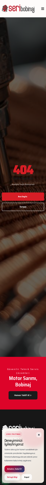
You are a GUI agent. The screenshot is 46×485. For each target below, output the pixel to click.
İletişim (23, 206)
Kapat (26, 477)
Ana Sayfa (22, 196)
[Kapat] (39, 434)
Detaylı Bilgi (12, 477)
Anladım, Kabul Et (14, 468)
